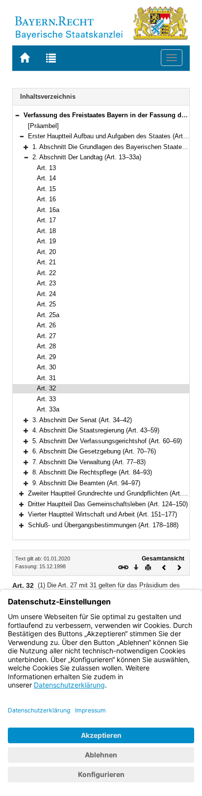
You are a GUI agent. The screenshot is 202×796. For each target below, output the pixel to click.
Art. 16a (48, 210)
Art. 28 (46, 346)
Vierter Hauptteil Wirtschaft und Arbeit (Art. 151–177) (102, 514)
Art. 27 (46, 336)
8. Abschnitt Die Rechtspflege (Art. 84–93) (92, 472)
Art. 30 (46, 367)
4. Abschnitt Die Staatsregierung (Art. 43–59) (95, 430)
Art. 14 (46, 178)
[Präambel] (43, 125)
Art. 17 (46, 220)
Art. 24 (46, 294)
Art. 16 (46, 199)
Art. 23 (46, 283)
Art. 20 (46, 252)
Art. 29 (46, 357)
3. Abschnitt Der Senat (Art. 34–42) (82, 420)
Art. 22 (46, 273)
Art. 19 (46, 241)
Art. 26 (46, 325)
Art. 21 (46, 262)
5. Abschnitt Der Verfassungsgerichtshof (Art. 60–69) (107, 441)
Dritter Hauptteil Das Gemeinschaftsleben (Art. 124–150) (108, 504)
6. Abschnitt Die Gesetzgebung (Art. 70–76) (94, 451)
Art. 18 (46, 231)
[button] (17, 115)
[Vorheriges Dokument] (164, 566)
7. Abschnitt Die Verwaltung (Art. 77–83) (89, 462)
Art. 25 (46, 304)
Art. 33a (48, 409)
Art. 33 (46, 399)
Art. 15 (46, 189)
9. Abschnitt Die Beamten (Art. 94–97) (86, 483)
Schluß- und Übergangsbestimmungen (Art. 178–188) (103, 525)
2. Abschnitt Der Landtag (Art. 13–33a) (86, 157)
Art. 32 (46, 388)
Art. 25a (48, 315)
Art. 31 (46, 378)
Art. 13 (46, 168)
